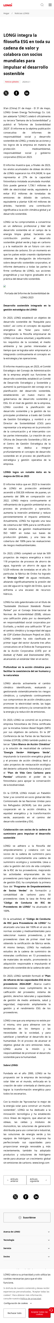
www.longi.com (41, 1162)
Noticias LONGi (22, 13)
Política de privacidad (30, 1298)
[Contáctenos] (51, 1310)
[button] (42, 5)
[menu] (50, 4)
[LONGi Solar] (7, 5)
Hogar (6, 13)
